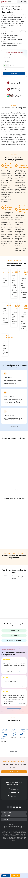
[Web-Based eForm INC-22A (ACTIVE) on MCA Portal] (4, 725)
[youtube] (17, 807)
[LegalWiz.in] (6, 1)
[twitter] (11, 807)
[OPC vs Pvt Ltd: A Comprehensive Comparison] (14, 725)
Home (2, 6)
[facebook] (8, 807)
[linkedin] (20, 807)
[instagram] (14, 807)
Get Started (14, 73)
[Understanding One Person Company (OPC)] (23, 725)
